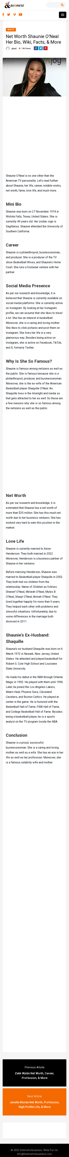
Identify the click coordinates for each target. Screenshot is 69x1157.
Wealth (11, 30)
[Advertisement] (34, 134)
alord (14, 48)
